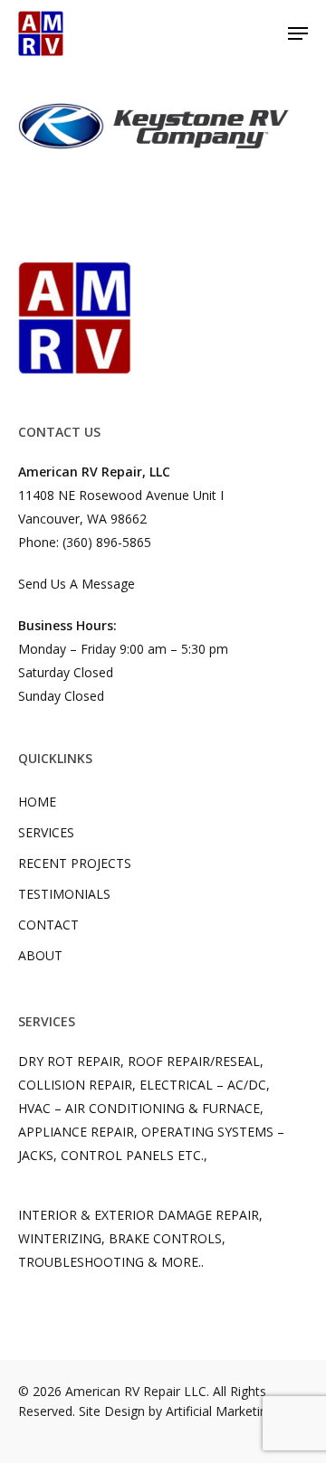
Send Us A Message (76, 583)
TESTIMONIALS (64, 893)
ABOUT (40, 955)
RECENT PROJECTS (74, 863)
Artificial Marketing (220, 1411)
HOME (37, 801)
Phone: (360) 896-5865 (84, 542)
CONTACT (48, 924)
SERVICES (46, 832)
